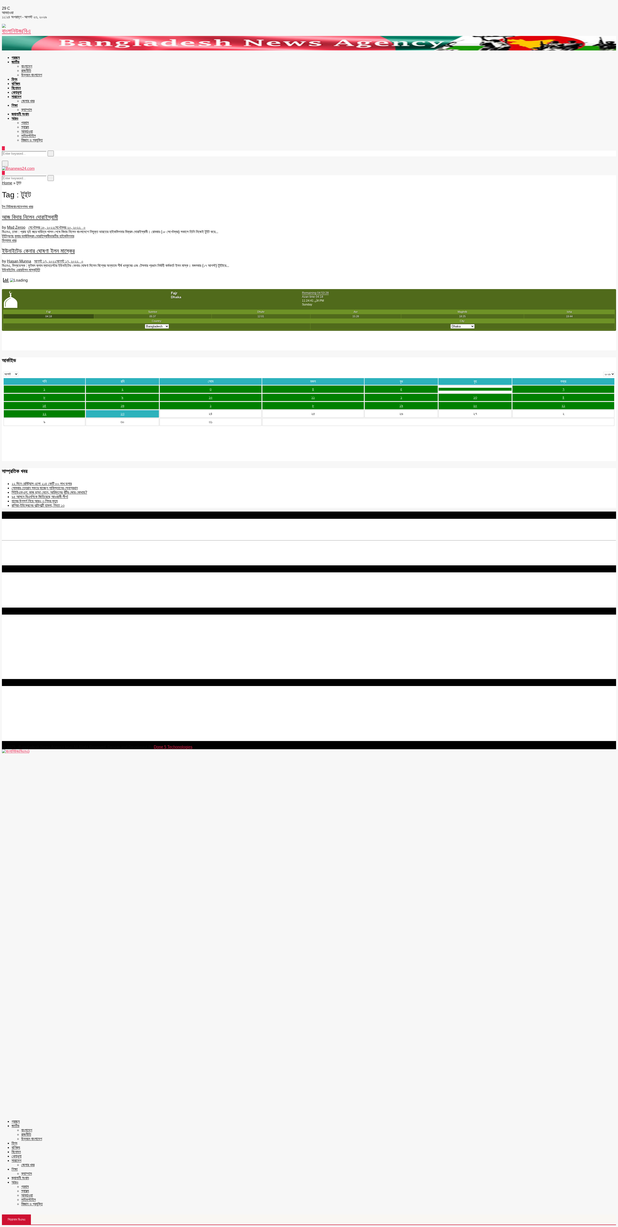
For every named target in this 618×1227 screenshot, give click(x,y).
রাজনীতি (26, 71)
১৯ (401, 405)
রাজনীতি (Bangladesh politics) (25, 672)
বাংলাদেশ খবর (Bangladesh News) (27, 664)
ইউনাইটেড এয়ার (12, 270)
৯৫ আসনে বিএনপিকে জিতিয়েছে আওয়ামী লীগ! (40, 497)
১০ (210, 397)
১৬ (122, 405)
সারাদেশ (16, 97)
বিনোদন (16, 88)
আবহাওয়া (27, 131)
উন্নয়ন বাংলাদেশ (31, 75)
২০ (475, 405)
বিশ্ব (14, 79)
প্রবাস (25, 123)
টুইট (4, 236)
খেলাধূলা (16, 92)
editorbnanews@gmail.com (54, 710)
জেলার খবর (28, 101)
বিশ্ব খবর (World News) (19, 668)
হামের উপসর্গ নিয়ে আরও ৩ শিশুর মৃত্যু (35, 501)
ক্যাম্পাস (26, 110)
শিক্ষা (15, 105)
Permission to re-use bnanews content (34, 639)
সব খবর (28, 207)
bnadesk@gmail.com (34, 739)
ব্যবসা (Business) (15, 677)
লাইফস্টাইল (28, 136)
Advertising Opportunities (23, 643)
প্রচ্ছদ (16, 57)
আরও (15, 118)
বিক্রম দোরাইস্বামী (38, 236)
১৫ (44, 405)
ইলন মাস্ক (28, 270)
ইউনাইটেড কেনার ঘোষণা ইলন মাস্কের (38, 251)
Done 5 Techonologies (173, 747)
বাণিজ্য (16, 84)
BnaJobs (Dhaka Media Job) (26, 651)
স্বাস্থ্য (25, 127)
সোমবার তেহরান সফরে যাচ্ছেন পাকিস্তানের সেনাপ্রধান (45, 488)
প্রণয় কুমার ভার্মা (17, 236)
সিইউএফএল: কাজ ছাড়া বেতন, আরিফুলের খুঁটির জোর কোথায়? (49, 492)
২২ (44, 414)
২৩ (122, 414)
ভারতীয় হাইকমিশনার (61, 236)
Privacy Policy (14, 630)
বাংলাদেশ (26, 66)
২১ (563, 405)
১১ (313, 397)
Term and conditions (19, 634)
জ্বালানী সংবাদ (20, 114)
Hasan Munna (19, 261)
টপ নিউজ (7, 207)
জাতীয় (15, 62)
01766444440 (42, 718)
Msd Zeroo (16, 227)
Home (7, 183)
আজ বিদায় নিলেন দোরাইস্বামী (30, 217)
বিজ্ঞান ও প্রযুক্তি (32, 140)
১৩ (475, 397)
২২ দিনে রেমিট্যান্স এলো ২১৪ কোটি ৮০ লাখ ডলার (42, 484)
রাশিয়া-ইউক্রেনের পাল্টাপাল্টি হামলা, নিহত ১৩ (38, 505)
